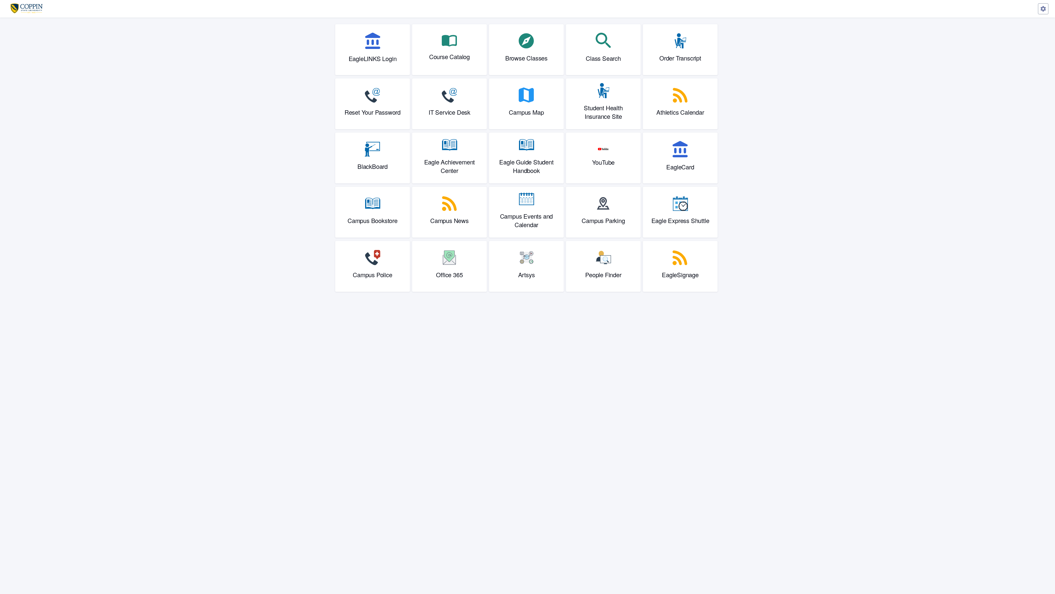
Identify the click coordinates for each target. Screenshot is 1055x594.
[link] (372, 49)
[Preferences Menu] (1043, 8)
